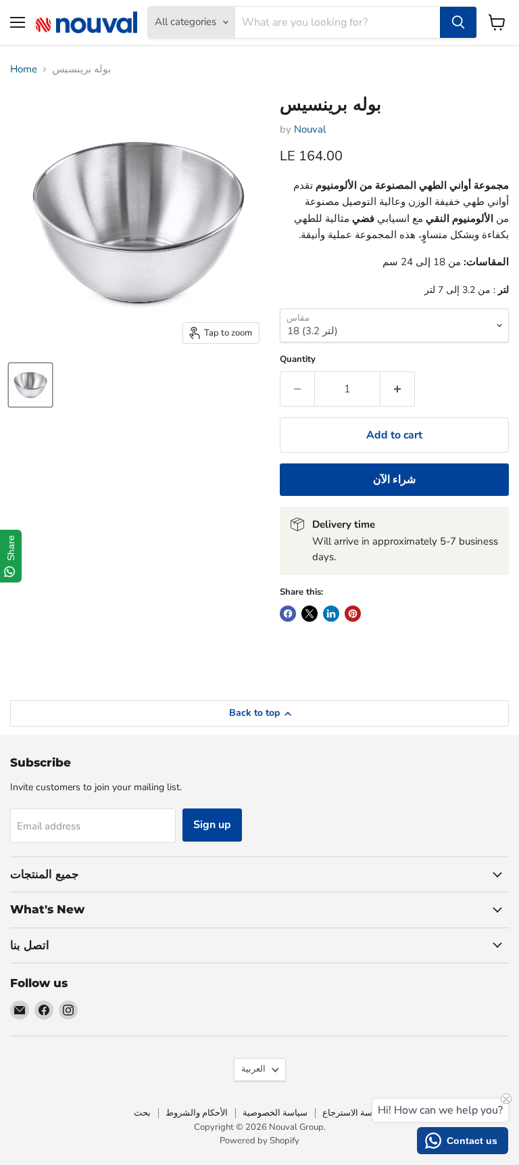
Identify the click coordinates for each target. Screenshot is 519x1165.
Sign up (212, 824)
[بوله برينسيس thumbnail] (30, 385)
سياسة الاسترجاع (353, 1113)
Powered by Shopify (259, 1141)
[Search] (458, 22)
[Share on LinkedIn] (331, 614)
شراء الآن (394, 479)
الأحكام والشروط (197, 1113)
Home (23, 69)
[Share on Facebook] (288, 614)
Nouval (310, 129)
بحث (142, 1113)
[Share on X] (309, 614)
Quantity (298, 360)
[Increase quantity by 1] (397, 389)
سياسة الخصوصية (275, 1113)
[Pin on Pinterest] (353, 614)
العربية (253, 1069)
